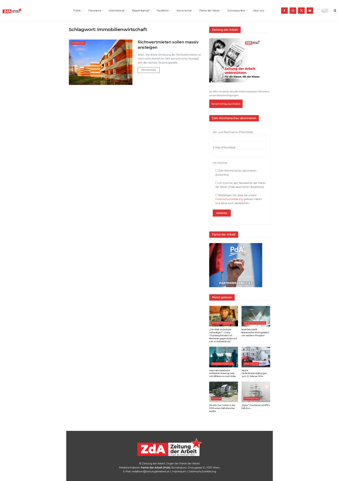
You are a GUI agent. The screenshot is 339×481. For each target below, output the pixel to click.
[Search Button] (335, 10)
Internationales (222, 323)
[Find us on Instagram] (293, 10)
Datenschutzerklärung (229, 199)
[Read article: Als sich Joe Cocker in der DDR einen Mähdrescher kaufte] (223, 392)
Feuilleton (163, 10)
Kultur (216, 398)
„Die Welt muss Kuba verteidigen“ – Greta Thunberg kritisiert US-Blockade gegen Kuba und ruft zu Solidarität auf (223, 335)
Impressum (179, 471)
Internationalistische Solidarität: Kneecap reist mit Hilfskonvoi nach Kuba (222, 373)
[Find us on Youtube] (310, 10)
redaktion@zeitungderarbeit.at (151, 471)
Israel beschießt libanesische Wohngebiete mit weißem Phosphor (255, 332)
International (116, 10)
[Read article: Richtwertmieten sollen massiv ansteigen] (100, 62)
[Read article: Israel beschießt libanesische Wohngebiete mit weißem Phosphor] (256, 316)
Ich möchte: (220, 163)
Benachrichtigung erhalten (225, 103)
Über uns (258, 10)
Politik (77, 10)
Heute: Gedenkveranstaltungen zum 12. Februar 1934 (254, 373)
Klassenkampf (140, 10)
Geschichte (251, 364)
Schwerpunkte (236, 10)
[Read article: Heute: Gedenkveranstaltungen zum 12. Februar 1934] (256, 357)
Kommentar (184, 10)
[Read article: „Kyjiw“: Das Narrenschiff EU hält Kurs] (256, 392)
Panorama (94, 10)
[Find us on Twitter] (301, 10)
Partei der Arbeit (209, 10)
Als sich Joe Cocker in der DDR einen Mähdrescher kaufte (222, 408)
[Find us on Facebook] (284, 10)
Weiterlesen (150, 69)
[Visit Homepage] (20, 10)
